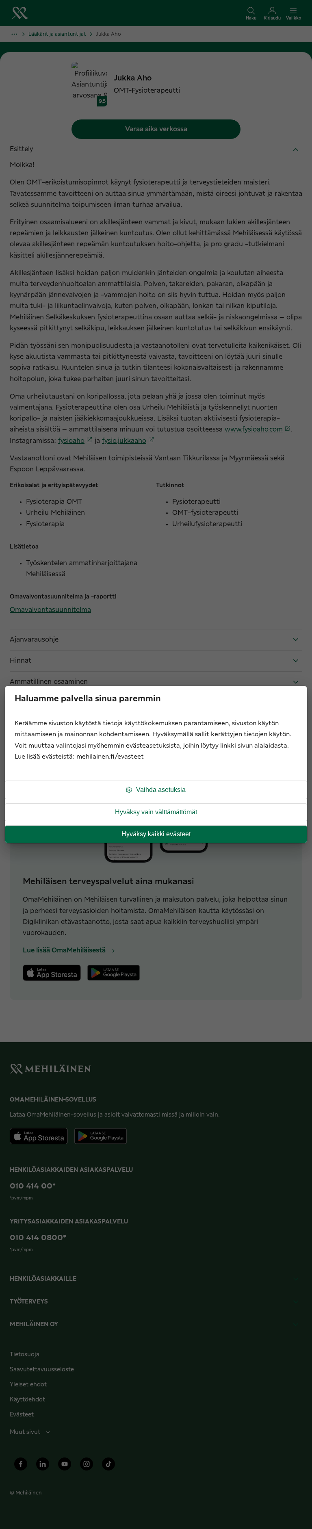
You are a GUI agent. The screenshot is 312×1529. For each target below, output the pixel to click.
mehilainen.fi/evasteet (110, 757)
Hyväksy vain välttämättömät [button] (156, 812)
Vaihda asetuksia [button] (161, 789)
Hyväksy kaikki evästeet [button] (156, 834)
